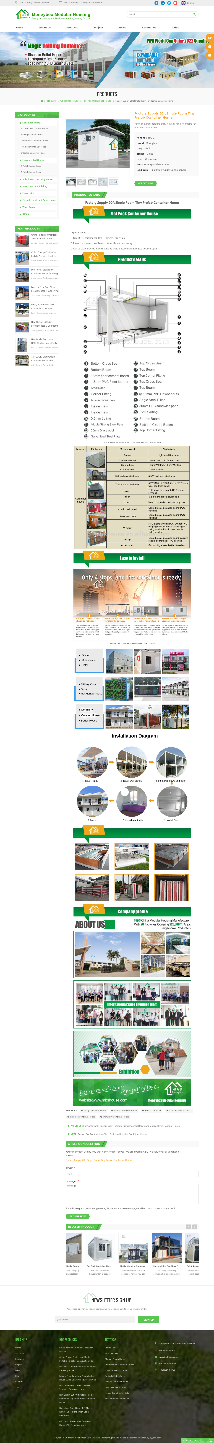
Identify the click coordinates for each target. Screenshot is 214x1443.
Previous (188, 1226)
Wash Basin (28, 207)
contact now (145, 183)
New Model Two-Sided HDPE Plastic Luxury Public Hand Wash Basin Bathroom (44, 341)
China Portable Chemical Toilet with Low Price (44, 236)
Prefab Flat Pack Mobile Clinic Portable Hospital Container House (112, 1134)
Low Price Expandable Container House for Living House (44, 272)
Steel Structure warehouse (117, 1398)
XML (17, 1387)
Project (18, 1364)
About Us (45, 28)
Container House (69, 101)
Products (19, 1359)
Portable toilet (111, 1353)
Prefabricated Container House (119, 1364)
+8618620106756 (41, 2)
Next (194, 1226)
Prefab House (111, 1347)
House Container (153, 1110)
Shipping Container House (33, 153)
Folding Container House (32, 134)
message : (72, 1181)
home (19, 28)
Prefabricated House (33, 160)
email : (70, 1168)
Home (18, 1347)
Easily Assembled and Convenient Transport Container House (42, 307)
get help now (78, 1216)
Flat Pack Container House (82, 1116)
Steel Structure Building (34, 186)
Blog (17, 1376)
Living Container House (95, 1110)
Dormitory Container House (116, 1116)
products (72, 28)
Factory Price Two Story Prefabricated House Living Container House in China (45, 289)
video (175, 28)
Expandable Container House (34, 128)
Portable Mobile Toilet (115, 1376)
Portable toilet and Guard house (39, 200)
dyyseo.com (155, 1437)
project (98, 28)
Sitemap (19, 1381)
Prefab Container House (125, 1110)
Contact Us (149, 28)
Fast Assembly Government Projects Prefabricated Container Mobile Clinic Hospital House (131, 1126)
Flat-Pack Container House (97, 101)
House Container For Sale (117, 1393)
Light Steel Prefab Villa (115, 1387)
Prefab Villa (28, 193)
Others (25, 214)
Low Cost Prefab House (116, 1370)
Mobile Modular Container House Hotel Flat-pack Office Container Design (116, 1266)
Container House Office (180, 1110)
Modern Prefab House (115, 1359)
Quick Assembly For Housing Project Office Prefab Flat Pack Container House (183, 1266)
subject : (71, 1155)
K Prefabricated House (31, 166)
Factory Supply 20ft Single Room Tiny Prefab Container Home (99, 1160)
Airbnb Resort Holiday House (37, 179)
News (122, 28)
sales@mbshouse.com (91, 2)
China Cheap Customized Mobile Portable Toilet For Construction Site (44, 254)
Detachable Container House (34, 140)
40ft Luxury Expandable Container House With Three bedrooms (43, 359)
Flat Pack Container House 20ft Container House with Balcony (83, 1266)
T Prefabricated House (31, 172)
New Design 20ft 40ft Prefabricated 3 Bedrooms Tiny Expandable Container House (45, 324)
